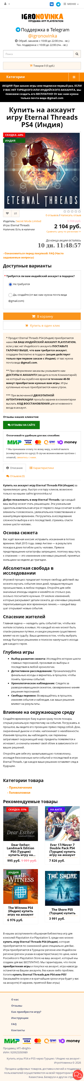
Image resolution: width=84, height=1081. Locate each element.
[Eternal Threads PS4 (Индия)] (42, 171)
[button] (78, 1075)
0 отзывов (52, 215)
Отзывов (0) (17, 476)
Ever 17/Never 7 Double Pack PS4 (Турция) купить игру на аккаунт (62, 850)
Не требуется (21, 284)
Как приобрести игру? (26, 1012)
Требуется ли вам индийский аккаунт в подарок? (40, 276)
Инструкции (19, 1018)
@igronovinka (42, 36)
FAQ (14, 1024)
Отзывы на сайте (23, 425)
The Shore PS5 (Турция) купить (62, 911)
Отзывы (16, 1005)
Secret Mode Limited (28, 221)
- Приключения (19, 787)
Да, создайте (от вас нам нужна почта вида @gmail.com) (37, 298)
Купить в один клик (45, 325)
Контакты (18, 1030)
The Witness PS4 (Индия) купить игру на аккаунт (20, 911)
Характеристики (43, 468)
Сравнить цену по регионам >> (63, 231)
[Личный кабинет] (7, 3)
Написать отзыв (71, 215)
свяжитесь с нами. (26, 457)
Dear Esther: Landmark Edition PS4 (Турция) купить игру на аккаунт (20, 850)
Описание (16, 468)
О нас (15, 999)
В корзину (45, 316)
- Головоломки (18, 792)
